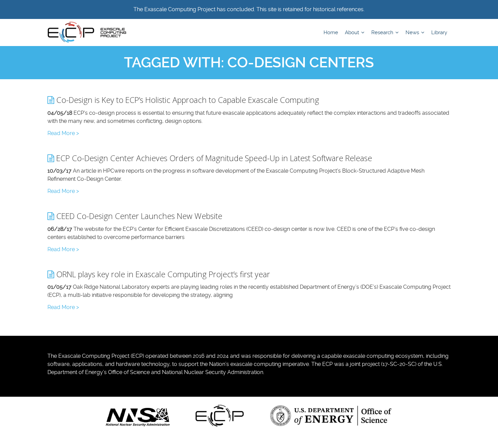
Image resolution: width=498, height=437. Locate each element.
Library (439, 32)
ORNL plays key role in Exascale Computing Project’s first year (162, 274)
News (413, 32)
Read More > (63, 133)
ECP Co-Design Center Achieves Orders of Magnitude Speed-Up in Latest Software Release (213, 158)
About (352, 32)
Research (383, 32)
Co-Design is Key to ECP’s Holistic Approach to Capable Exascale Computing (186, 99)
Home (331, 32)
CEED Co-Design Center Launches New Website (138, 216)
